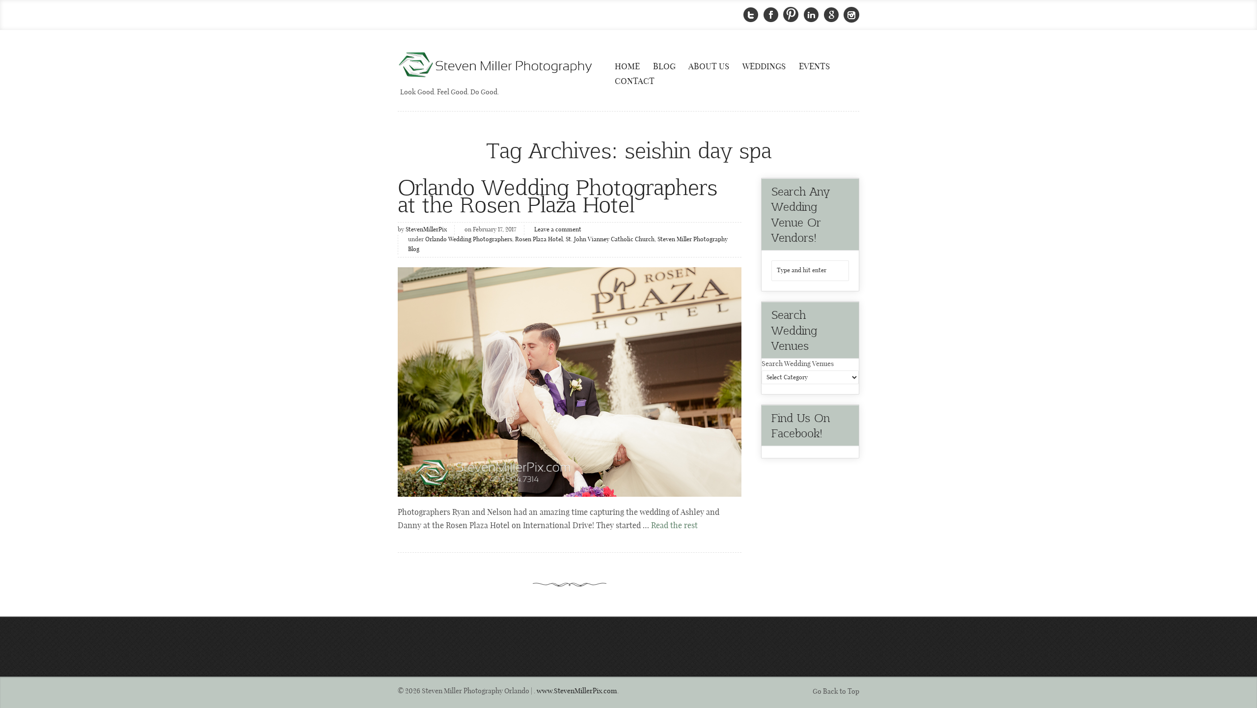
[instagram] (851, 15)
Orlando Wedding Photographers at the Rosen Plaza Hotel (557, 195)
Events (814, 67)
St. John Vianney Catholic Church (610, 239)
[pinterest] (791, 15)
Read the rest (674, 526)
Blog (664, 67)
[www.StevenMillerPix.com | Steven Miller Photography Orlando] (569, 382)
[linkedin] (811, 15)
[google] (831, 15)
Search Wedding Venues (798, 364)
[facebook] (771, 15)
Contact (635, 81)
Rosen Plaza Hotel (539, 239)
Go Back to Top (836, 692)
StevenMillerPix (426, 230)
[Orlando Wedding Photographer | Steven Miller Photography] (496, 65)
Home (627, 67)
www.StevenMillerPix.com (577, 691)
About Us (708, 67)
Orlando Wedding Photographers (468, 239)
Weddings (764, 67)
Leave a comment (557, 230)
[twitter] (751, 15)
